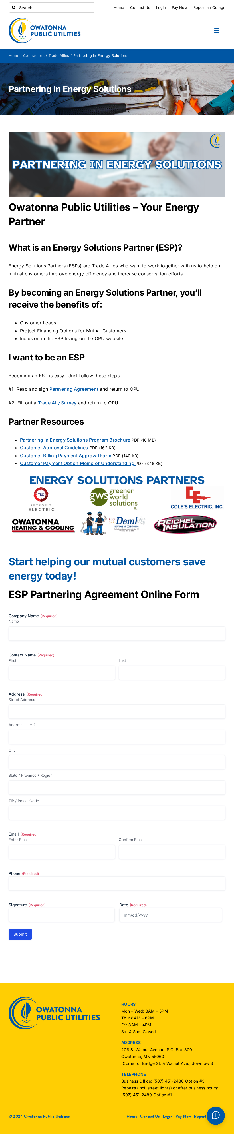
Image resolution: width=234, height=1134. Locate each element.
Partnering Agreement (73, 389)
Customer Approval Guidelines (55, 447)
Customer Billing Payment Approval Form (66, 455)
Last (122, 660)
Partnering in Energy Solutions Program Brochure (76, 440)
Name (14, 621)
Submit (20, 934)
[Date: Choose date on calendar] (217, 915)
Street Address (22, 699)
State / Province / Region (31, 775)
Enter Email (18, 839)
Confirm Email (131, 839)
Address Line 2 (22, 724)
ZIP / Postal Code (24, 800)
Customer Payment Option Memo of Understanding (78, 463)
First (12, 660)
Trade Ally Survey (57, 403)
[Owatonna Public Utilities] (45, 20)
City (12, 750)
